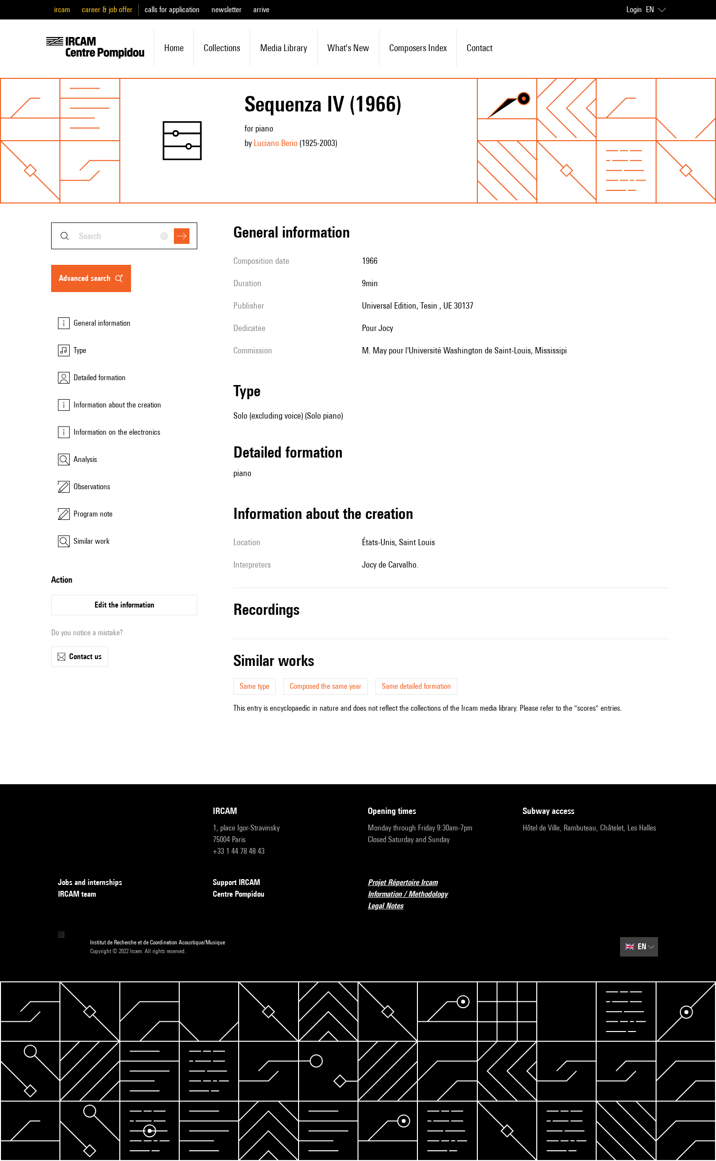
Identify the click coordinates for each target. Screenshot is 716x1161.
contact (479, 47)
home (174, 47)
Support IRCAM (236, 882)
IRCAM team (77, 894)
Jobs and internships (90, 882)
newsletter (226, 9)
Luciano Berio (276, 143)
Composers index (418, 47)
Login (634, 9)
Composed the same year (325, 686)
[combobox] (124, 235)
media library (283, 47)
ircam (62, 9)
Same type (254, 686)
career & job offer (107, 9)
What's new (348, 47)
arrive (261, 9)
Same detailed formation (416, 686)
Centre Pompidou (238, 894)
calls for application (172, 9)
